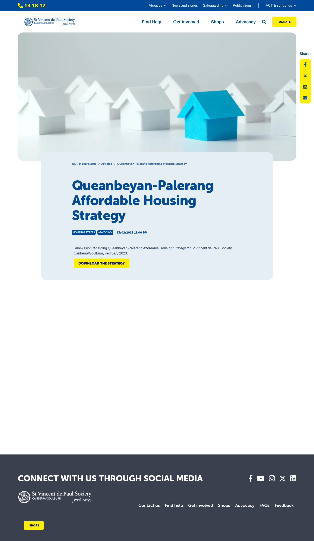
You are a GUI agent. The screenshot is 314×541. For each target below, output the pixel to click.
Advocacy (244, 505)
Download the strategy (101, 263)
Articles (106, 164)
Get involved (200, 505)
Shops (224, 505)
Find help (174, 505)
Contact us (149, 505)
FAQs (265, 505)
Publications (242, 5)
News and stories (185, 5)
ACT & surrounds (84, 164)
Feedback (284, 505)
